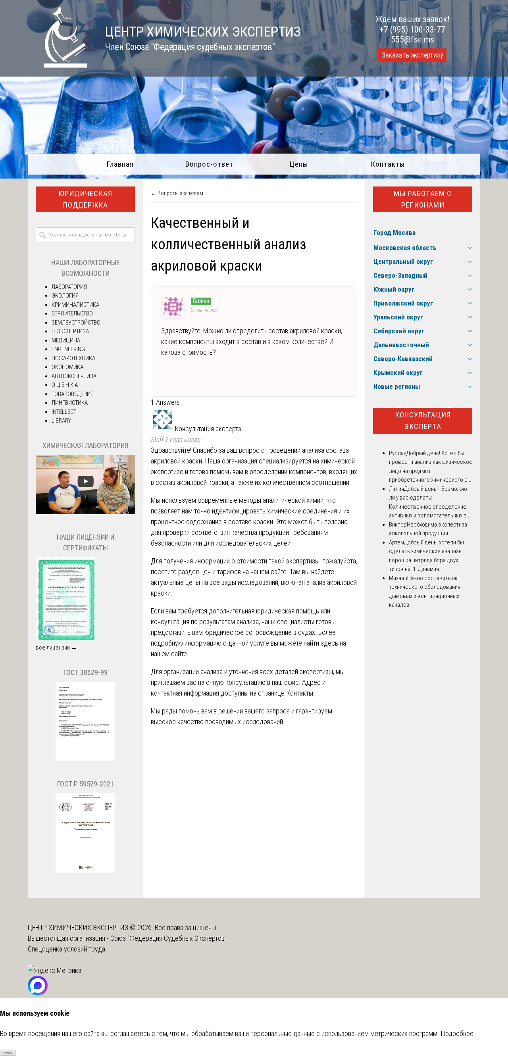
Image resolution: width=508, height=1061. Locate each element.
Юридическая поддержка (85, 199)
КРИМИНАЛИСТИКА (75, 304)
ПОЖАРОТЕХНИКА (73, 358)
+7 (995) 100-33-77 (412, 30)
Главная (120, 164)
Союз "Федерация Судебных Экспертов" (168, 938)
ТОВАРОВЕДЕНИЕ (72, 394)
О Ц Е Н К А (65, 384)
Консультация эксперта (423, 420)
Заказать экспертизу (412, 55)
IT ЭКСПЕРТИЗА (70, 331)
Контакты (388, 164)
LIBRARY (61, 420)
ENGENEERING (68, 349)
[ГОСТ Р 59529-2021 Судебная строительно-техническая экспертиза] (85, 870)
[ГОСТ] (85, 759)
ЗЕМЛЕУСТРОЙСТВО (76, 322)
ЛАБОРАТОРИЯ (69, 286)
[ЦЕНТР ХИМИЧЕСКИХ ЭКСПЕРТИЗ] (57, 65)
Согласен (8, 1053)
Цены (298, 164)
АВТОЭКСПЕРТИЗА (74, 376)
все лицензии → (56, 647)
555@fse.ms (412, 39)
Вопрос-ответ (209, 164)
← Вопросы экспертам (177, 193)
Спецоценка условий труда (66, 949)
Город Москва (394, 232)
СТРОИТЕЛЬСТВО (72, 313)
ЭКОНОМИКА (67, 367)
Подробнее (457, 1033)
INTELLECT (64, 411)
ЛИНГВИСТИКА (70, 402)
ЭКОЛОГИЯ (65, 295)
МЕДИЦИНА (66, 340)
